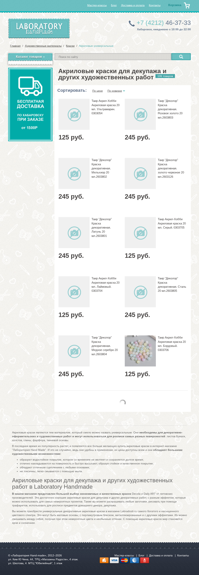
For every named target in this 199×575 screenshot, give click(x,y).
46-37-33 (164, 22)
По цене (97, 90)
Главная (15, 45)
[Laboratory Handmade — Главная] (39, 28)
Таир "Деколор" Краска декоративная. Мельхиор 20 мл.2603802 (102, 168)
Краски (70, 45)
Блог (114, 5)
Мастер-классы (97, 5)
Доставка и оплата (133, 5)
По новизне (114, 90)
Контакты (155, 5)
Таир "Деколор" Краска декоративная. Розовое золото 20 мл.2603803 (170, 109)
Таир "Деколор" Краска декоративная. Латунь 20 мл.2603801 (102, 227)
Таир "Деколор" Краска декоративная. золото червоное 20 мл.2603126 (171, 168)
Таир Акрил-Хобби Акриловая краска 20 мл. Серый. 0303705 (172, 223)
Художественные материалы (43, 45)
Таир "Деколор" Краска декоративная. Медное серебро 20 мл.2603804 (105, 346)
